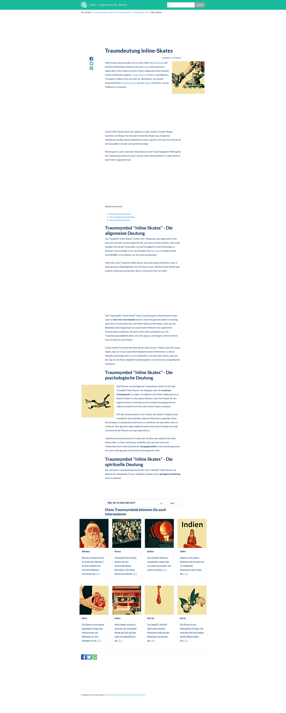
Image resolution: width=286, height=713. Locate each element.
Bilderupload (128, 695)
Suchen (200, 5)
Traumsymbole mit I (140, 12)
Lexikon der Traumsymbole (118, 12)
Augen (158, 250)
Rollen (146, 66)
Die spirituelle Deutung (119, 220)
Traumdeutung (98, 12)
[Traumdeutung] (84, 5)
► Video (123, 5)
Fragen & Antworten (108, 5)
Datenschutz (118, 695)
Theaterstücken (129, 83)
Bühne (148, 83)
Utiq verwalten (140, 695)
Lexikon (92, 5)
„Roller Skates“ (139, 75)
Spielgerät (158, 62)
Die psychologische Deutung (122, 217)
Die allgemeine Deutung (120, 214)
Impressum (109, 695)
